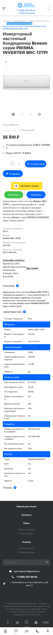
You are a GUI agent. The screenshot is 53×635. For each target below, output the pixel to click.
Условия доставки (26, 552)
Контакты (27, 515)
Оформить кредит (29, 186)
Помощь (26, 542)
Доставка (32, 268)
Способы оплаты (13, 260)
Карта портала (26, 533)
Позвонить (13, 194)
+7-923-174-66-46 (26, 13)
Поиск (26, 523)
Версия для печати (26, 506)
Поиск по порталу (26, 529)
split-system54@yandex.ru (27, 571)
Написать (36, 194)
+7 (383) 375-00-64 (26, 10)
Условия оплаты (26, 548)
